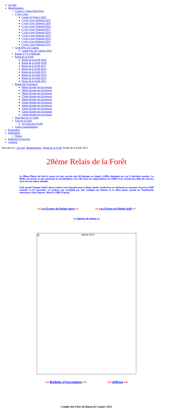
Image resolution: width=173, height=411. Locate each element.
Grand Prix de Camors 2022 (37, 50)
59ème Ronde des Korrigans (37, 90)
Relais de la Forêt (24, 56)
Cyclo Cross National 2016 (36, 32)
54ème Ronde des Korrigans (37, 105)
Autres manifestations (26, 126)
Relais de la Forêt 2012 (34, 81)
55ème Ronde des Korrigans (37, 102)
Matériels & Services (19, 139)
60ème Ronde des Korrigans (37, 87)
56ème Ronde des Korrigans (37, 99)
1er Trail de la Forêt (32, 123)
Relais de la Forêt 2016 (34, 69)
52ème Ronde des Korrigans (37, 111)
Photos (18, 136)
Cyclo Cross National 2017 (36, 29)
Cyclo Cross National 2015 (36, 35)
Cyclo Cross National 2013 (36, 41)
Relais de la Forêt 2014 (34, 75)
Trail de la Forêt (23, 120)
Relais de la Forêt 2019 (34, 59)
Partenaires (14, 129)
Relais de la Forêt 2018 (34, 62)
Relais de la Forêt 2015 (34, 72)
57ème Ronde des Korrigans (37, 96)
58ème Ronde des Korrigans (37, 93)
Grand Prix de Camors (27, 47)
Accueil (12, 5)
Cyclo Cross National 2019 (36, 23)
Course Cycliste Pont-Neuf (29, 11)
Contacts (12, 142)
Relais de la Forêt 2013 (34, 78)
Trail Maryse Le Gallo (27, 117)
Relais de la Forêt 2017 (34, 65)
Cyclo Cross (21, 14)
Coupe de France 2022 (34, 17)
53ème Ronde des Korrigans (37, 108)
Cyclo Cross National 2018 (36, 26)
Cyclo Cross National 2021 (36, 20)
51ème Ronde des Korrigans (37, 114)
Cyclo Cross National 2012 (36, 44)
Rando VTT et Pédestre (27, 53)
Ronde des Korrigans (26, 84)
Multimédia (14, 133)
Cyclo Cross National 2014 (36, 38)
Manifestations (16, 8)
